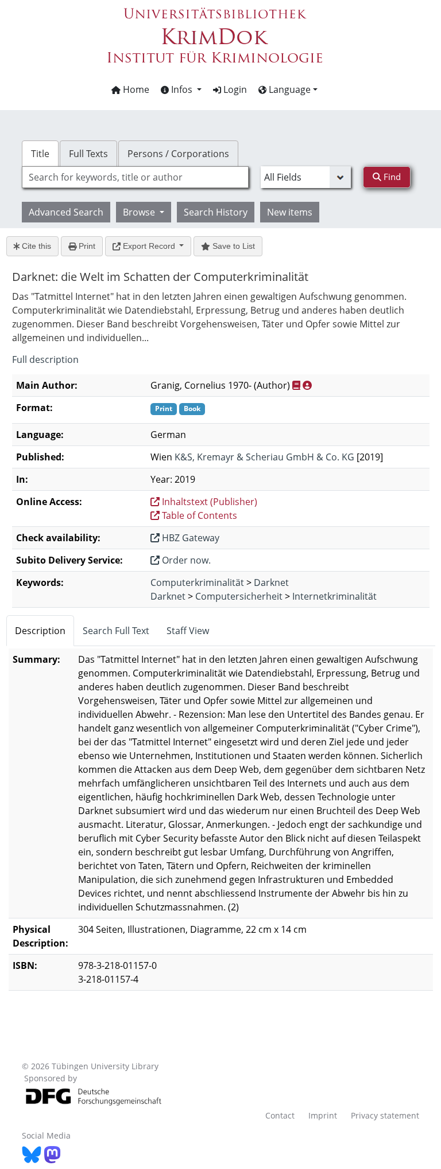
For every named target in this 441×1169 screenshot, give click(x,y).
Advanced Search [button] (66, 212)
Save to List (232, 246)
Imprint (322, 1115)
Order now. (185, 560)
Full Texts (88, 153)
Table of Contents (198, 515)
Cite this (35, 246)
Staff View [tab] (188, 630)
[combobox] (135, 177)
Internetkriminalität (334, 596)
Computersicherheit (239, 596)
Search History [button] (215, 212)
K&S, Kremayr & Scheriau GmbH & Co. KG (264, 457)
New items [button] (289, 212)
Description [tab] (40, 630)
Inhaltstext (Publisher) (208, 501)
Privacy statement (385, 1115)
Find (391, 176)
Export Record (149, 246)
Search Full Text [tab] (116, 630)
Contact (280, 1115)
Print (85, 246)
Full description (45, 359)
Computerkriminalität (197, 582)
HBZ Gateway (189, 537)
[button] (181, 89)
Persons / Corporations (178, 153)
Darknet (271, 582)
